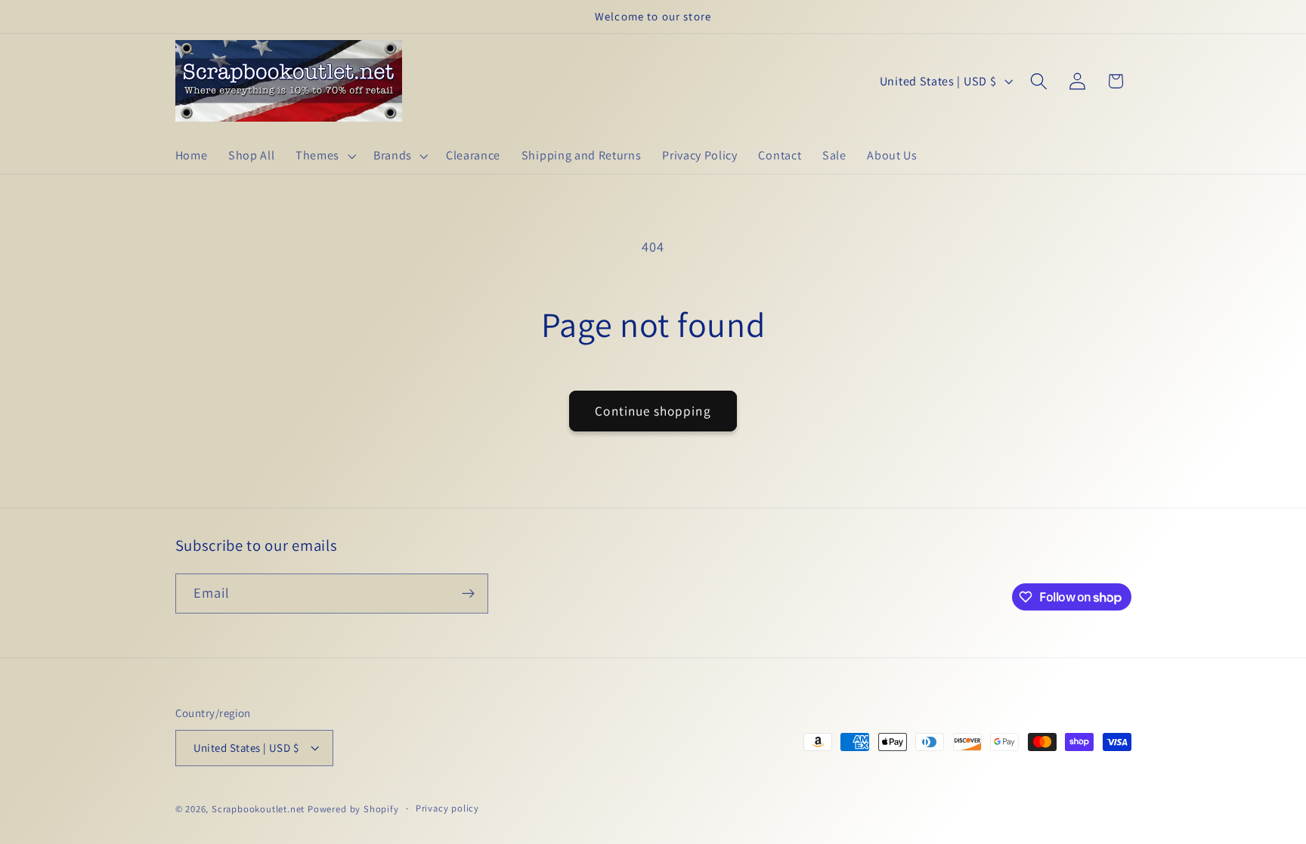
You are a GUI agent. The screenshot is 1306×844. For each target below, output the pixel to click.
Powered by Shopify (353, 808)
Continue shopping (653, 410)
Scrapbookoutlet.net (258, 808)
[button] (324, 156)
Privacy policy (447, 808)
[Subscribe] (468, 593)
